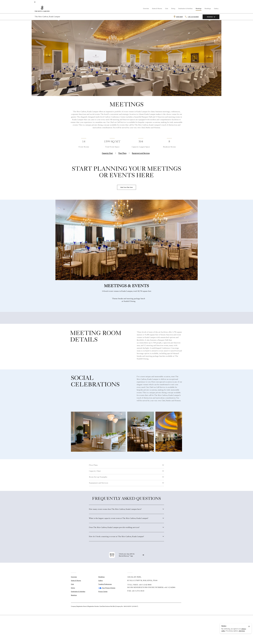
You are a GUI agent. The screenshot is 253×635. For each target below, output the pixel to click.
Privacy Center (103, 591)
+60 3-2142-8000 (193, 17)
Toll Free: (139, 585)
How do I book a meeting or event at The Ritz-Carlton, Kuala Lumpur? (116, 537)
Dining (173, 8)
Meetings (198, 8)
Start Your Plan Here (126, 187)
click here (242, 631)
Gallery (216, 8)
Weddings (208, 8)
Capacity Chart (107, 153)
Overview (146, 8)
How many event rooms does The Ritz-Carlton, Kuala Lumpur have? (115, 509)
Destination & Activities (185, 8)
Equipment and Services (141, 153)
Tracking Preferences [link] (105, 584)
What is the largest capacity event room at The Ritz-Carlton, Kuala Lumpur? (118, 518)
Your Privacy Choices (108, 588)
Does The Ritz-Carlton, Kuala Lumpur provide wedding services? (114, 527)
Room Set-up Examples (98, 477)
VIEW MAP (179, 17)
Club (166, 8)
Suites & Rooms (157, 8)
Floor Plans (122, 153)
